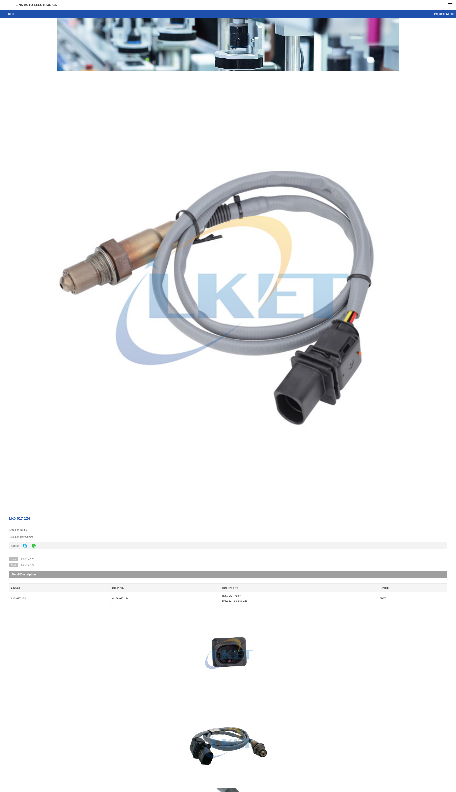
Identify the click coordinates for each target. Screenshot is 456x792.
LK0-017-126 (27, 565)
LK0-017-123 (27, 559)
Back (11, 13)
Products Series (444, 13)
